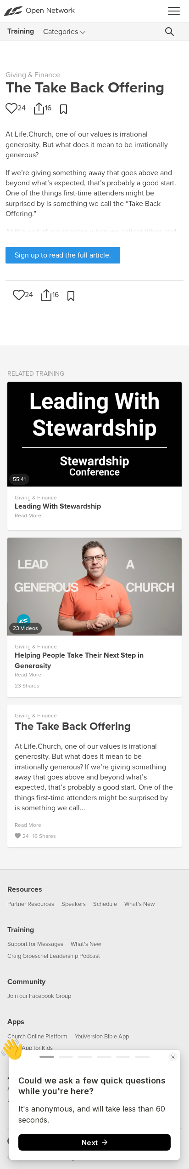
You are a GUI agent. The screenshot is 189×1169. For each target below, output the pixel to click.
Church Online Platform (37, 1036)
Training (20, 929)
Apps (15, 1021)
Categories (60, 31)
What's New (139, 904)
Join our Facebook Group (39, 996)
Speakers (73, 904)
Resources (24, 889)
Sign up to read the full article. (63, 255)
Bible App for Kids (30, 1048)
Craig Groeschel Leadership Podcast (53, 956)
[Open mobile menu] (176, 11)
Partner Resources (30, 904)
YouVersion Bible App (102, 1036)
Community (26, 981)
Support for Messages (35, 944)
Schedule (105, 904)
